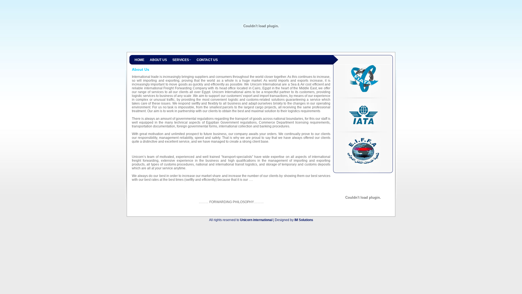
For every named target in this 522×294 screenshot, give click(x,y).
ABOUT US (158, 60)
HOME (139, 60)
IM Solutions (303, 220)
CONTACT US (207, 60)
